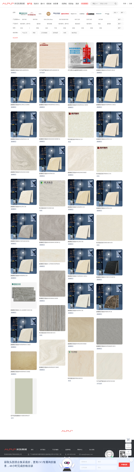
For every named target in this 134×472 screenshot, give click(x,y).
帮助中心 (79, 449)
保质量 (55, 3)
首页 (32, 449)
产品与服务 (55, 449)
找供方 (36, 3)
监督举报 (67, 449)
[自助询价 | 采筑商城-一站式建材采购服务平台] (84, 3)
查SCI (43, 3)
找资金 (70, 3)
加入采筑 (91, 449)
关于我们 (42, 449)
